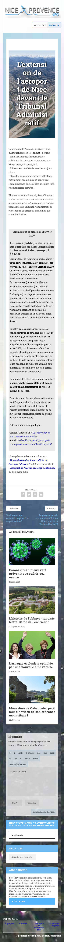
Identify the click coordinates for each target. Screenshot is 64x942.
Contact (23, 923)
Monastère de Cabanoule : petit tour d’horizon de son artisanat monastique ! (32, 711)
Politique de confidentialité (39, 926)
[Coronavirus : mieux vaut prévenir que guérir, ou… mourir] (32, 551)
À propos (9, 923)
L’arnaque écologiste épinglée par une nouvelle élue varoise (31, 665)
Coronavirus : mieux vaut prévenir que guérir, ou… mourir (27, 573)
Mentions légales (54, 924)
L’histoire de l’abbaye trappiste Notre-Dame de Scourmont (32, 620)
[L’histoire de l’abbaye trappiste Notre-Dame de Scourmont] (32, 600)
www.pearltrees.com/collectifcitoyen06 (31, 444)
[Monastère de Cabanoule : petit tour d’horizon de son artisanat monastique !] (32, 689)
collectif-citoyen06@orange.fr (34, 440)
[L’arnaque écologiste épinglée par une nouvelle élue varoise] (32, 645)
